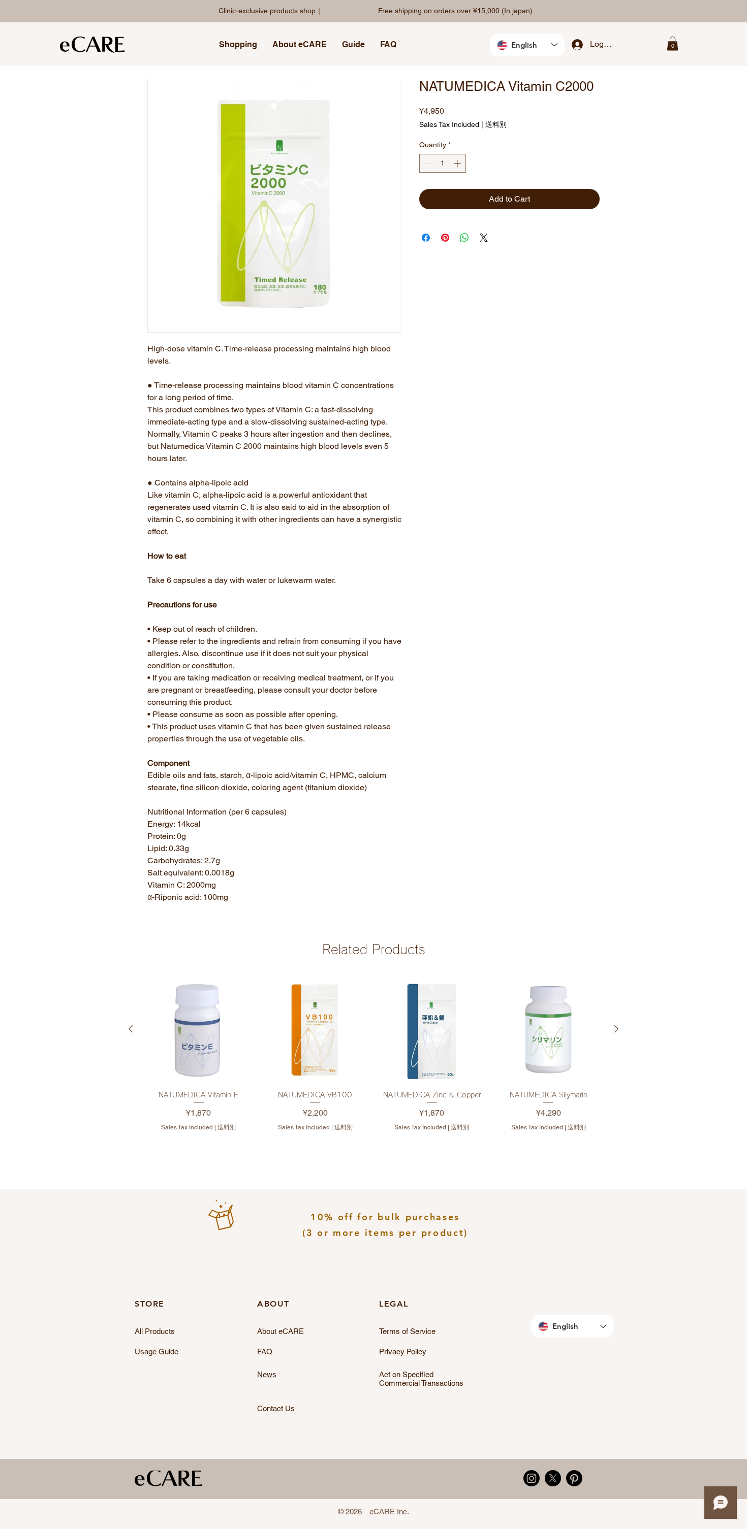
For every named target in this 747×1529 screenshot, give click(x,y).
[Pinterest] (574, 1478)
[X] (553, 1478)
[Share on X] (484, 238)
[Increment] (458, 163)
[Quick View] (198, 1029)
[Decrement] (427, 163)
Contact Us (276, 1408)
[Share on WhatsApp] (464, 238)
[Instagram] (531, 1478)
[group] (373, 1062)
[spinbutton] (442, 163)
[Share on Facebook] (426, 238)
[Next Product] (616, 1029)
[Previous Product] (130, 1029)
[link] (672, 43)
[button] (238, 44)
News (266, 1374)
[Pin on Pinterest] (445, 238)
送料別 (496, 124)
